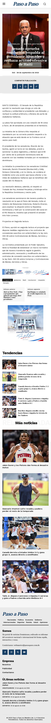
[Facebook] (14, 86)
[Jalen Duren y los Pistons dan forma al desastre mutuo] (9, 364)
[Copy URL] (36, 86)
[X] (20, 86)
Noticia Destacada (33, 44)
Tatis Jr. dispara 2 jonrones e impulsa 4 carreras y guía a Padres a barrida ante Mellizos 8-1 (33, 400)
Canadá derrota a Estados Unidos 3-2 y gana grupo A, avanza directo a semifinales (33, 388)
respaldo (41, 280)
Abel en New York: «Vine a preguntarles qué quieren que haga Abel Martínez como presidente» (13, 295)
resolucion (32, 280)
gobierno (17, 280)
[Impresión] (31, 86)
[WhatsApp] (25, 86)
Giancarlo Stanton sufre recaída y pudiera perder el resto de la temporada (31, 376)
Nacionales (14, 44)
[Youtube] (24, 652)
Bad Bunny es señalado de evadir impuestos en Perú (37, 294)
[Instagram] (11, 652)
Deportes (6, 697)
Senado (6, 283)
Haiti (24, 280)
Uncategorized (8, 688)
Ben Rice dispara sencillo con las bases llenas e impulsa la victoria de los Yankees (32, 413)
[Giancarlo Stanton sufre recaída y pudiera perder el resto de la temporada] (9, 376)
